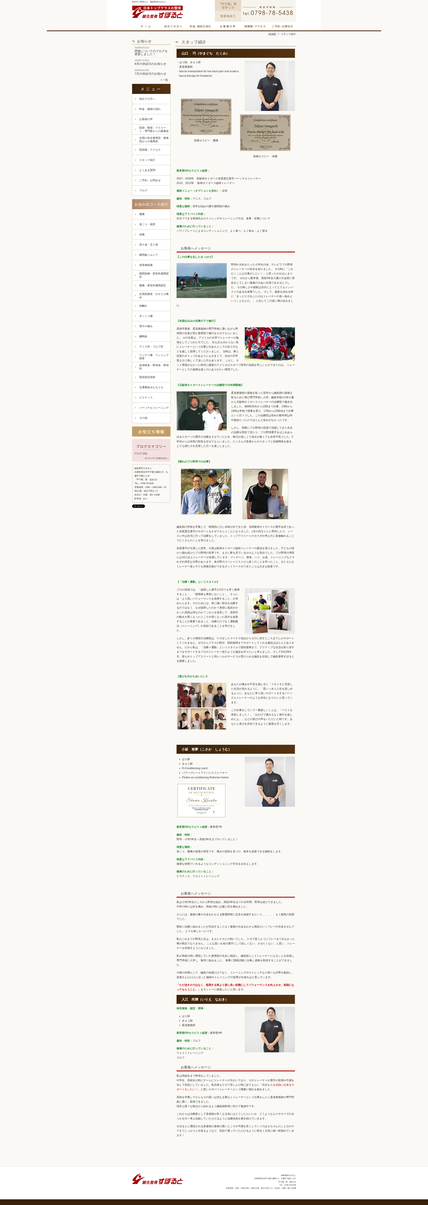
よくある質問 (147, 170)
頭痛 (142, 234)
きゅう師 (187, 763)
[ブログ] (151, 449)
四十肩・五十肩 (148, 244)
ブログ (143, 190)
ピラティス (147, 397)
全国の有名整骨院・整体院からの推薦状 (154, 139)
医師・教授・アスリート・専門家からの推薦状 (154, 129)
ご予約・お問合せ (282, 26)
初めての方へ (173, 26)
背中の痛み (146, 326)
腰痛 (142, 214)
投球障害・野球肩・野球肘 (154, 367)
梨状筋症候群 (147, 377)
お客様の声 (227, 26)
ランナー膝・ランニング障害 (154, 357)
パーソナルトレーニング (154, 407)
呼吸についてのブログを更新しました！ (151, 52)
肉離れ (143, 305)
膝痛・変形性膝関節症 (152, 285)
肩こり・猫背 (147, 224)
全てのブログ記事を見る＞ (157, 458)
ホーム (145, 26)
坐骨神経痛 (146, 265)
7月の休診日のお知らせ (150, 73)
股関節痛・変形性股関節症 (154, 275)
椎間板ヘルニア (148, 254)
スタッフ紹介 (147, 160)
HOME (272, 34)
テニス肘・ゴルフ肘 (151, 346)
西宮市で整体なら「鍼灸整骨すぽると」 (214, 1197)
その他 (143, 417)
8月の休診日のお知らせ (150, 63)
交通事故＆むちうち (151, 387)
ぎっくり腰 (146, 316)
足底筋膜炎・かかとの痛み (154, 296)
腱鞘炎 (143, 336)
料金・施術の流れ (200, 26)
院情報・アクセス (255, 26)
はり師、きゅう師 (190, 62)
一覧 (165, 80)
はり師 (186, 759)
